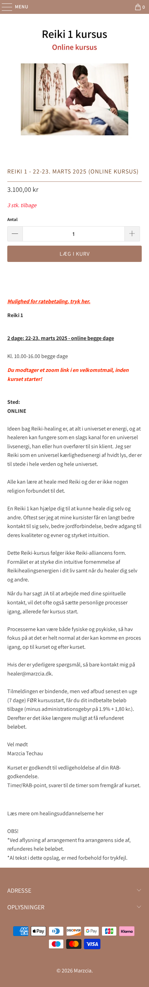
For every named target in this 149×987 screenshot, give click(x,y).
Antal (12, 219)
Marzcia (82, 970)
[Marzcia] (74, 7)
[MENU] (3, 7)
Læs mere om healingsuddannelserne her (55, 813)
